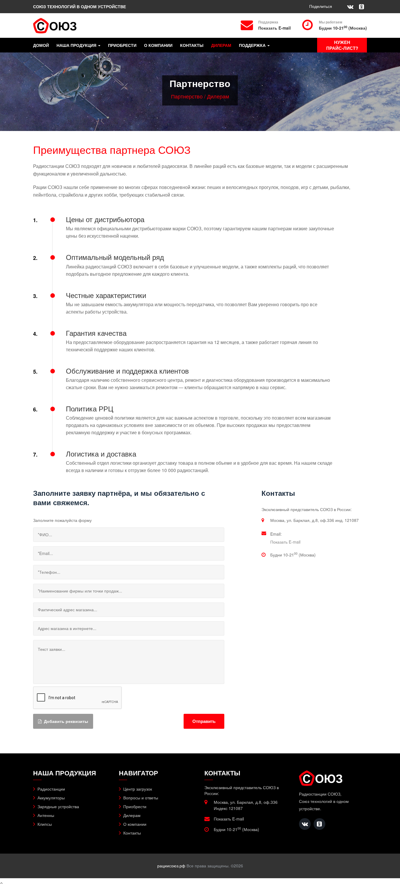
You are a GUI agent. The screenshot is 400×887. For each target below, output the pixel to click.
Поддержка (253, 45)
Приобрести (122, 45)
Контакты (192, 45)
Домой (41, 45)
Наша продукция (77, 45)
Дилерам (221, 45)
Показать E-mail (274, 28)
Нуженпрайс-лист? (342, 45)
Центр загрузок (137, 789)
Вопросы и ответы (140, 798)
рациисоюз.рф (171, 866)
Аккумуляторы (51, 798)
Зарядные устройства (58, 806)
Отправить (204, 721)
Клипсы (44, 824)
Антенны (45, 815)
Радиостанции (51, 789)
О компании (158, 45)
